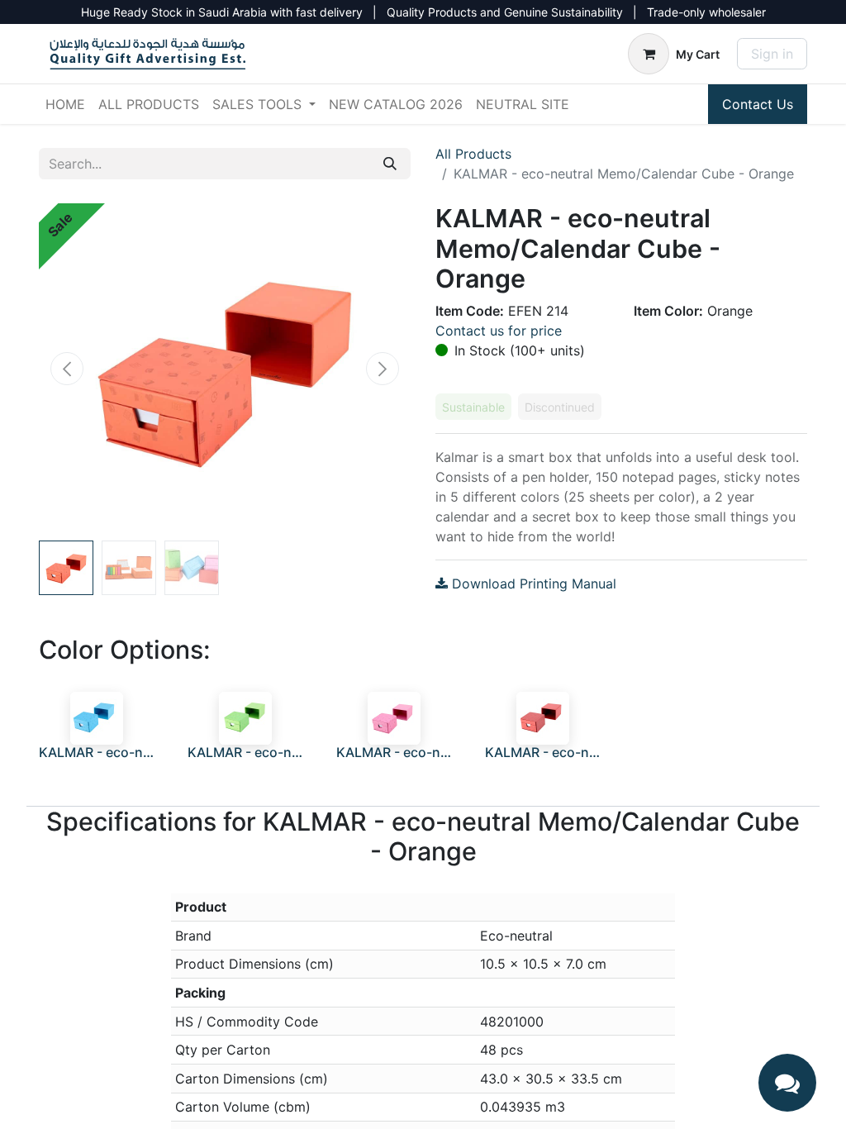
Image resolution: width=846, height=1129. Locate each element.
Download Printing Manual (532, 583)
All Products (473, 153)
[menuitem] (65, 104)
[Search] (390, 163)
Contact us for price (498, 330)
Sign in (772, 53)
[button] (67, 368)
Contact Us (757, 104)
